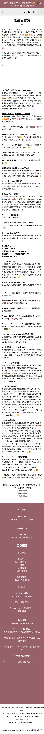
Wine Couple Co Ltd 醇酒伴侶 (22, 519)
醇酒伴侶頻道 (27, 537)
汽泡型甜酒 (22, 496)
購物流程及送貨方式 (22, 562)
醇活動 (22, 565)
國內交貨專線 (22, 571)
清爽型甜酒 (22, 493)
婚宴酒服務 (22, 568)
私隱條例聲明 (22, 577)
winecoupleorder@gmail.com (22, 623)
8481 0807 (22, 611)
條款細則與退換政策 (22, 580)
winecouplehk (22, 528)
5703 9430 (28, 608)
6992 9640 (25, 602)
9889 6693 (27, 596)
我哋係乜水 (22, 559)
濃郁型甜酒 (22, 490)
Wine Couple (17, 537)
